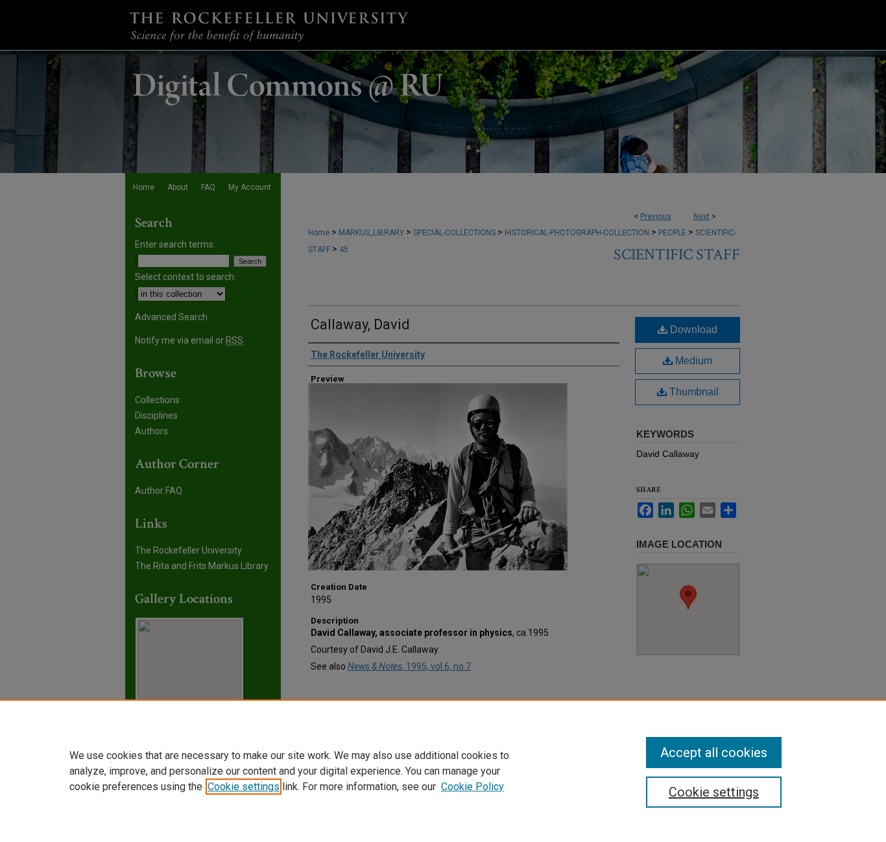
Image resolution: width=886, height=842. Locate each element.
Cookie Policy (472, 786)
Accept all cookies (713, 752)
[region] (443, 770)
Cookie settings (244, 786)
